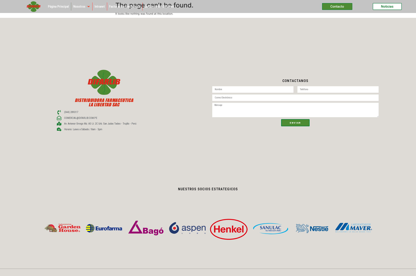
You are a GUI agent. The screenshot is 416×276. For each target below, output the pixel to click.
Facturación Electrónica (124, 6)
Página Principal (58, 6)
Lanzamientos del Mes (159, 6)
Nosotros (79, 6)
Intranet (100, 6)
